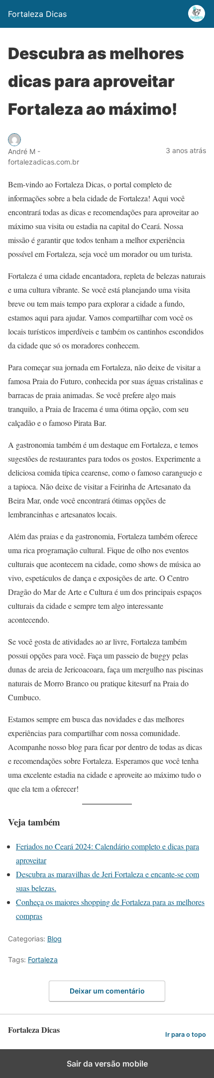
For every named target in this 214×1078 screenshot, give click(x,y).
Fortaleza (43, 959)
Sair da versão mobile (107, 1064)
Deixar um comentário (107, 991)
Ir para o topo (185, 1034)
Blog (54, 938)
